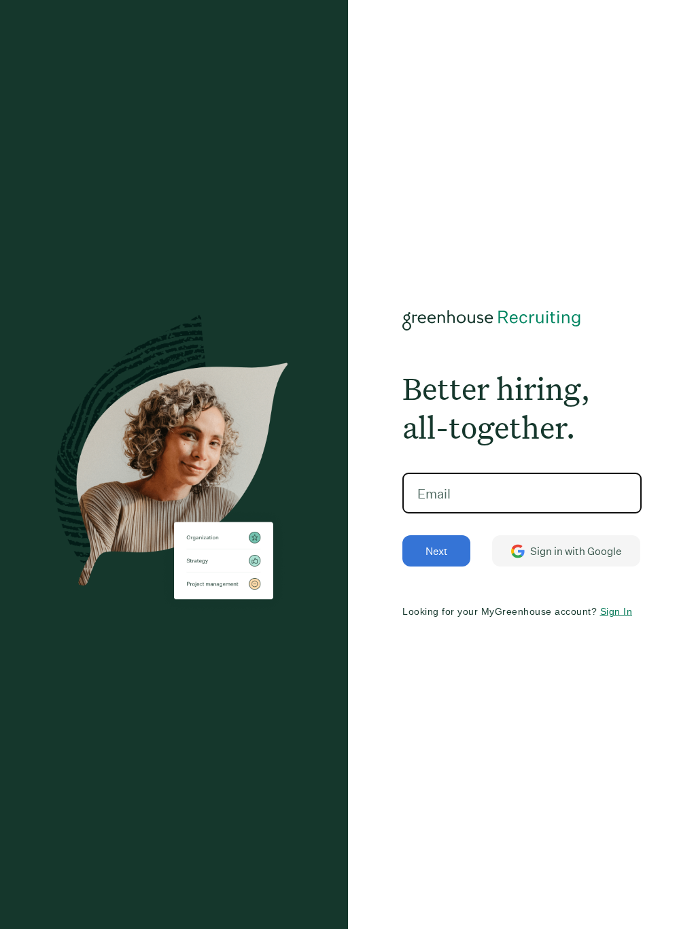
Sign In (616, 611)
